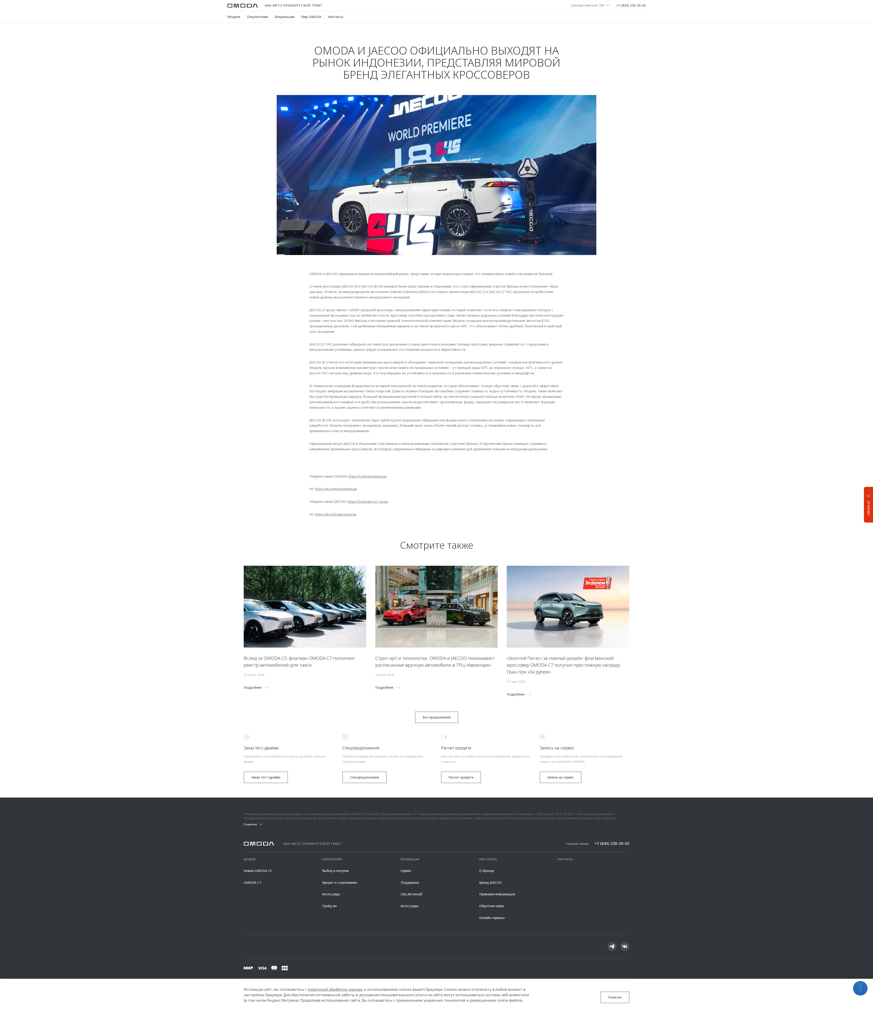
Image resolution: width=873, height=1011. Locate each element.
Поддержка (410, 882)
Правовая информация (497, 894)
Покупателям (257, 17)
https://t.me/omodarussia (367, 476)
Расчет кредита (461, 777)
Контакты (335, 17)
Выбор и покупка (335, 870)
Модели (233, 17)
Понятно (615, 997)
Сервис (406, 870)
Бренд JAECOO (490, 882)
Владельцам (284, 17)
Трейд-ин (329, 906)
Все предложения (437, 717)
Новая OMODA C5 (258, 870)
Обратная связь (491, 906)
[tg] (612, 946)
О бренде (486, 870)
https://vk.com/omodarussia (336, 489)
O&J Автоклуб (411, 894)
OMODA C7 (252, 882)
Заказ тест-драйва (265, 777)
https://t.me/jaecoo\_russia (368, 501)
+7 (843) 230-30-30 (631, 5)
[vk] (624, 946)
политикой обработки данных (335, 989)
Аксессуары (331, 894)
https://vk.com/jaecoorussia (335, 514)
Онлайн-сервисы (492, 918)
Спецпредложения (364, 777)
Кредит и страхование (339, 882)
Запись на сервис (560, 777)
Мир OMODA (311, 17)
